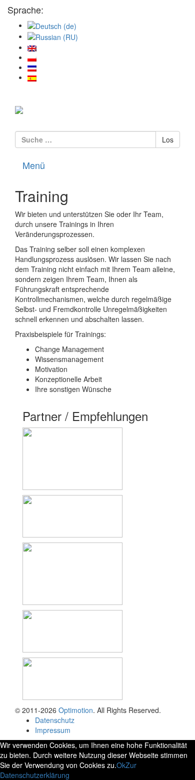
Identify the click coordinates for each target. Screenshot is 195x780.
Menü (33, 165)
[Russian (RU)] (53, 36)
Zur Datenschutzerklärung (68, 770)
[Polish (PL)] (32, 57)
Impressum (52, 730)
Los (168, 139)
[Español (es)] (32, 77)
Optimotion (75, 710)
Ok (121, 765)
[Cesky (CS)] (32, 67)
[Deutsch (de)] (52, 25)
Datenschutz (54, 720)
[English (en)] (32, 47)
